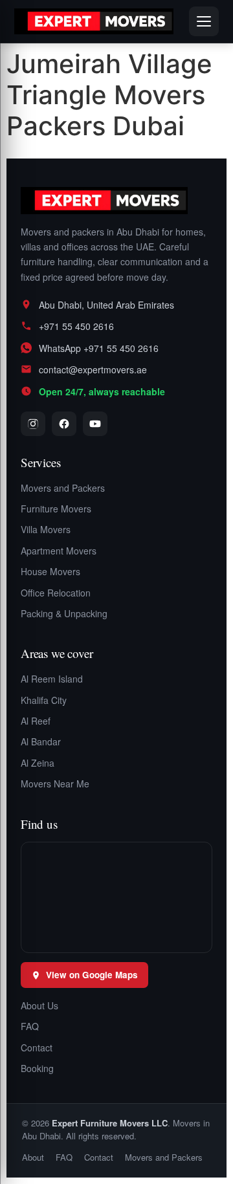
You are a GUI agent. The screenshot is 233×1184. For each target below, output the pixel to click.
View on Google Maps (92, 975)
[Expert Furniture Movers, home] (116, 200)
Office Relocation (56, 592)
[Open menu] (204, 21)
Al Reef (35, 720)
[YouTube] (95, 423)
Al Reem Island (52, 678)
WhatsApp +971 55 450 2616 (99, 348)
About (33, 1157)
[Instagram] (33, 423)
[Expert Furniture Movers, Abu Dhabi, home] (93, 21)
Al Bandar (41, 741)
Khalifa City (44, 700)
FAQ (30, 1026)
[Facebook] (64, 423)
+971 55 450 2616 (76, 326)
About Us (39, 1005)
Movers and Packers (63, 487)
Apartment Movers (58, 550)
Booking (37, 1068)
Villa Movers (46, 529)
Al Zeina (37, 762)
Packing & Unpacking (64, 613)
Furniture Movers (56, 508)
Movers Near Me (55, 783)
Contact (36, 1047)
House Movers (50, 571)
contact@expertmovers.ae (93, 369)
